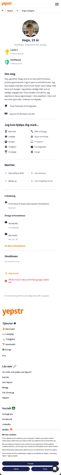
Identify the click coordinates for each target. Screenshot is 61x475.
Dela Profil (13, 273)
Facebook (7, 419)
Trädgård (12, 147)
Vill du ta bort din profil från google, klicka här (29, 281)
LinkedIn (6, 424)
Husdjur (12, 141)
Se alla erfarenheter (15, 245)
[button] (54, 468)
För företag (8, 392)
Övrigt (37, 152)
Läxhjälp (12, 136)
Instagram (7, 414)
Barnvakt (12, 131)
